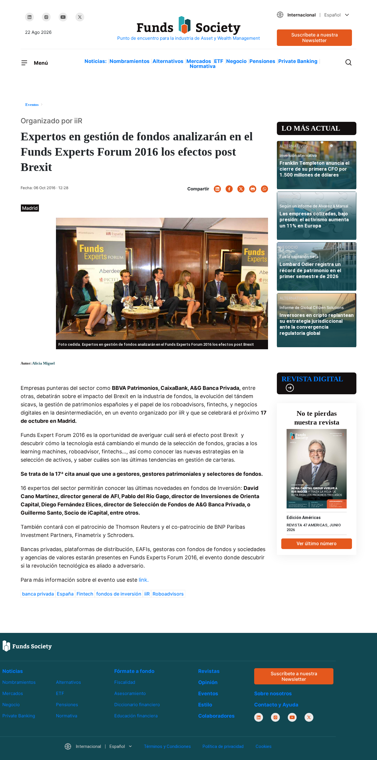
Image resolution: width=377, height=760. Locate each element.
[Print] (252, 188)
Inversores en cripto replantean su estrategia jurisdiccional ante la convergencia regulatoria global (317, 324)
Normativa (203, 66)
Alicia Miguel (43, 363)
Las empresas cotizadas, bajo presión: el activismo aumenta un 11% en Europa (314, 220)
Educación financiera (136, 716)
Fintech (85, 594)
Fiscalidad (124, 682)
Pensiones (262, 61)
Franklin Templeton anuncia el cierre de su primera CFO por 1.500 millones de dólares (314, 169)
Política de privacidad (223, 746)
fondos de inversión (118, 594)
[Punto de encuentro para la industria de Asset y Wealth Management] (188, 29)
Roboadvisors (168, 594)
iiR (147, 594)
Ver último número (317, 543)
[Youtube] (63, 17)
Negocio (236, 61)
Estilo (205, 705)
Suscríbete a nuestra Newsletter (314, 37)
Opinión (208, 682)
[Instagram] (46, 17)
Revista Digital (312, 379)
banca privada (38, 594)
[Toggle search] (348, 61)
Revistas (209, 671)
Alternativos (168, 61)
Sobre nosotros (273, 694)
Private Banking (298, 61)
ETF (218, 61)
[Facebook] (229, 188)
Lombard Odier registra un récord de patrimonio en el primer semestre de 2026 (310, 270)
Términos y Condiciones (167, 746)
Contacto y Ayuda (276, 705)
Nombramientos (130, 61)
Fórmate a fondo (134, 671)
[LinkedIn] (29, 17)
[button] (314, 14)
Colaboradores (216, 716)
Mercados (198, 61)
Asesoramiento (130, 693)
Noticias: (96, 61)
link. (143, 580)
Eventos (208, 693)
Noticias (12, 671)
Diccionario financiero (137, 705)
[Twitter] (79, 17)
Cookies (264, 746)
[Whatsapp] (264, 188)
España (65, 594)
